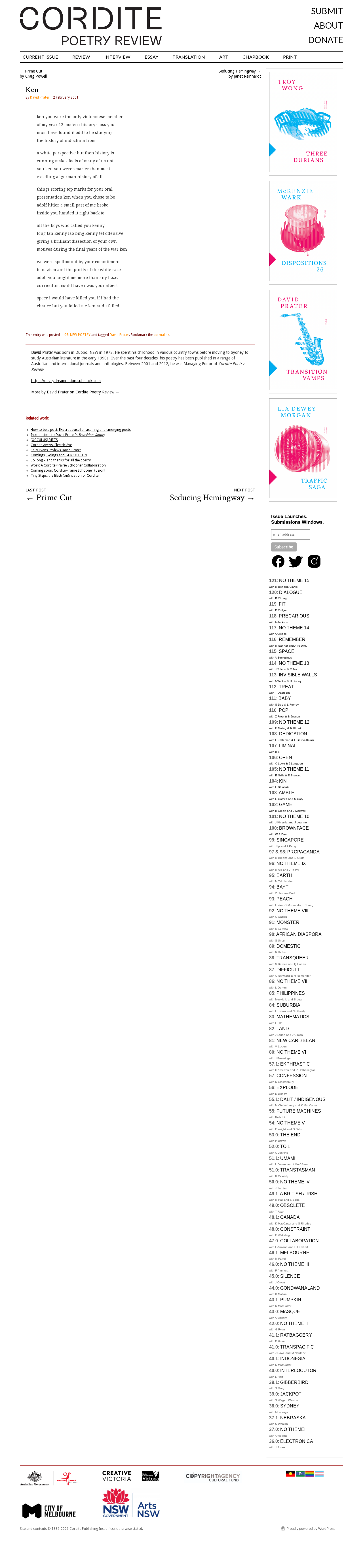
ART (223, 56)
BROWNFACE (294, 828)
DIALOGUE (291, 592)
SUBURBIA (288, 1005)
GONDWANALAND (300, 1288)
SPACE (286, 651)
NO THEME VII (292, 981)
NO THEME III (294, 1264)
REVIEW (81, 56)
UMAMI (287, 1158)
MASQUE (290, 1311)
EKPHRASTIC (295, 1064)
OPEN (285, 757)
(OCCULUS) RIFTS (44, 440)
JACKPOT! (291, 1394)
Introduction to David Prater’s (67, 435)
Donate (325, 40)
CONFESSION (292, 1075)
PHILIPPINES (291, 993)
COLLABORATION (299, 1240)
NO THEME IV (295, 1181)
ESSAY (151, 56)
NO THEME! (292, 1429)
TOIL (285, 1146)
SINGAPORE (290, 840)
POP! (284, 710)
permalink (161, 335)
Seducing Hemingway (237, 71)
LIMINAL (288, 745)
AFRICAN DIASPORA (299, 934)
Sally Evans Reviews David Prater (56, 450)
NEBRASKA (293, 1417)
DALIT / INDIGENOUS (303, 1099)
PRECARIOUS (294, 616)
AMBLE (286, 792)
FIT (282, 604)
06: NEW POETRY (77, 335)
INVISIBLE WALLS (298, 674)
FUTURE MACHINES (299, 1111)
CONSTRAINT (295, 1229)
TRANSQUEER (293, 957)
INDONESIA (292, 1358)
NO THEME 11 (294, 769)
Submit (327, 11)
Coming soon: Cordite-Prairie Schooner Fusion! (68, 470)
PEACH (285, 898)
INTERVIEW (117, 56)
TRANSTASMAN (297, 1170)
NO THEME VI (291, 1052)
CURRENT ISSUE (40, 56)
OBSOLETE (292, 1205)
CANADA (290, 1217)
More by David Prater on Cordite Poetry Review (75, 392)
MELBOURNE (294, 1252)
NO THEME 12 (294, 722)
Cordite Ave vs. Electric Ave (51, 445)
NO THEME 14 (294, 627)
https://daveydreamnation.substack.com (66, 380)
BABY (284, 698)
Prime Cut (33, 71)
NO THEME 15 (294, 580)
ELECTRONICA (296, 1441)
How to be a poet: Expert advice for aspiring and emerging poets (81, 430)
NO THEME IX (291, 863)
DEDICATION (293, 733)
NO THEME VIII (292, 910)
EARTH (284, 875)
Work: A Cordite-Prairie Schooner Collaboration (68, 465)
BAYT (282, 887)
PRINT (290, 56)
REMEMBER (292, 639)
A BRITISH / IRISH (299, 1193)
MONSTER (288, 922)
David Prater (39, 97)
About (328, 25)
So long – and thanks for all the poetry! (61, 460)
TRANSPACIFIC (297, 1347)
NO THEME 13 (294, 663)
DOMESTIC (289, 946)
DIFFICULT (288, 969)
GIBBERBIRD (294, 1382)
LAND (283, 1028)
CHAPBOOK (255, 56)
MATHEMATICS (293, 1016)
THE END (290, 1134)
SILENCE (290, 1276)
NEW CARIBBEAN (296, 1040)
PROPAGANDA (303, 851)
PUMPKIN (290, 1299)
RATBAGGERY (296, 1335)
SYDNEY (289, 1405)
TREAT (286, 686)
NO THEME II (294, 1323)
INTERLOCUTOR (298, 1370)
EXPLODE (287, 1087)
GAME (285, 804)
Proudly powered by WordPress (310, 1529)
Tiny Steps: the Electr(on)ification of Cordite (64, 476)
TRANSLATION (188, 56)
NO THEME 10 (294, 816)
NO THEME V (291, 1123)
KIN (283, 781)
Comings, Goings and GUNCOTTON (59, 455)
